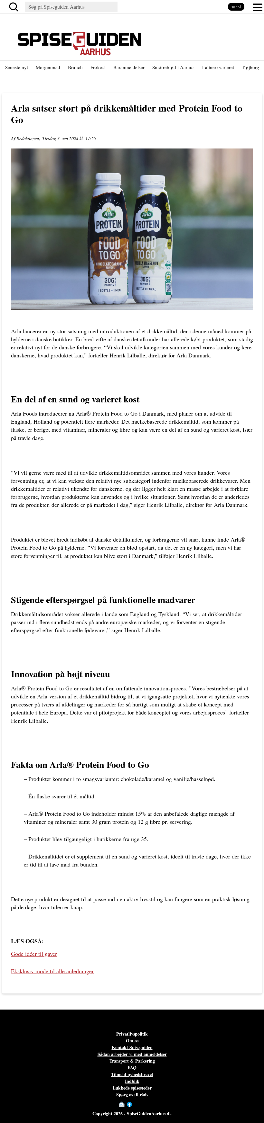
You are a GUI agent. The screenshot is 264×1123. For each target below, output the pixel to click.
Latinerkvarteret (218, 67)
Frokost (98, 67)
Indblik (132, 1081)
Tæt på (236, 6)
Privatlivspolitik (132, 1033)
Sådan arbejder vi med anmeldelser (132, 1054)
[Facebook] (129, 1104)
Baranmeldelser (129, 67)
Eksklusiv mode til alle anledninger (52, 971)
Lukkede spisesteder (132, 1087)
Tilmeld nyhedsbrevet (132, 1074)
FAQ (132, 1067)
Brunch (75, 67)
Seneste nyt (16, 67)
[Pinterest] (142, 1104)
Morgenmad (48, 67)
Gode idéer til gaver (34, 953)
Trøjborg (250, 67)
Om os (132, 1040)
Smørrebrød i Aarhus (173, 67)
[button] (257, 7)
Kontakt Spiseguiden (132, 1047)
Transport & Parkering (132, 1060)
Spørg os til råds (132, 1094)
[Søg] (15, 7)
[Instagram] (136, 1104)
